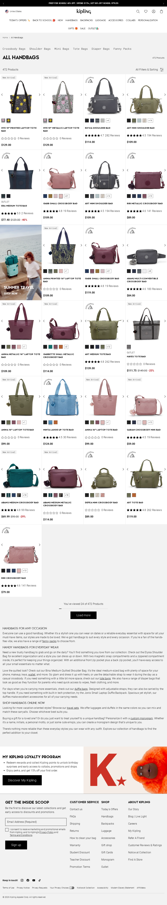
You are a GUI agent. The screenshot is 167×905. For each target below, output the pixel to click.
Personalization (148, 20)
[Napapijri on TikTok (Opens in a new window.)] (39, 880)
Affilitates (141, 888)
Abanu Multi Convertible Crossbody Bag (142, 280)
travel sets (73, 707)
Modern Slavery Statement (122, 888)
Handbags (72, 20)
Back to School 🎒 (44, 20)
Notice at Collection (139, 852)
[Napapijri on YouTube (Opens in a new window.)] (33, 880)
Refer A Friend (136, 838)
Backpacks (86, 20)
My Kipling (134, 830)
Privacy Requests (39, 888)
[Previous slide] (4, 3)
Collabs (131, 20)
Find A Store (135, 859)
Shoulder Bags (40, 48)
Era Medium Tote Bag (14, 206)
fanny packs (49, 641)
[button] (3, 120)
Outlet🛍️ (93, 28)
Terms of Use (8, 888)
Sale (82, 28)
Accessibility (102, 888)
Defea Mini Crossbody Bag (101, 502)
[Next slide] (163, 3)
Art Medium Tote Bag (98, 354)
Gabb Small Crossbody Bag (60, 203)
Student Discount (80, 852)
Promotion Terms (80, 866)
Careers (132, 823)
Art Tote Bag (135, 502)
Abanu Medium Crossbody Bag (20, 502)
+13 (150, 196)
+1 (66, 271)
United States (16, 11)
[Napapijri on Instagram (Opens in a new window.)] (22, 880)
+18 (25, 495)
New (60, 20)
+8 (150, 271)
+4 (108, 120)
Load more (83, 615)
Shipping (75, 823)
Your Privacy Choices (59, 888)
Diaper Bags (101, 48)
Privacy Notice (23, 888)
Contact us (76, 809)
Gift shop (106, 845)
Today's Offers (109, 809)
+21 (66, 196)
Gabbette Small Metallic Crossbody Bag (58, 356)
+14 (150, 120)
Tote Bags (80, 48)
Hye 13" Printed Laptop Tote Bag (19, 129)
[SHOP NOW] (21, 262)
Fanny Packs (122, 48)
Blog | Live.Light (137, 816)
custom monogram (141, 718)
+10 (150, 422)
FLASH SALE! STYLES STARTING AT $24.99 (83, 3)
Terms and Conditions (21, 835)
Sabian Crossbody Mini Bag (144, 430)
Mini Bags (61, 48)
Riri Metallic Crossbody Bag (145, 203)
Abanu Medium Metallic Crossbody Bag (57, 504)
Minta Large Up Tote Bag (58, 430)
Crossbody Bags (14, 48)
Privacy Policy (46, 832)
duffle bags (81, 688)
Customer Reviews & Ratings (145, 845)
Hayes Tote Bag (136, 356)
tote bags (105, 678)
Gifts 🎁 (73, 28)
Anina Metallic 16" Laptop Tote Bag (20, 356)
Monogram (107, 859)
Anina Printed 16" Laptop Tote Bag (62, 280)
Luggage (100, 20)
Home (5, 37)
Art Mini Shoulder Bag (141, 128)
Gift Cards (107, 852)
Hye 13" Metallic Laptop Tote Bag (61, 129)
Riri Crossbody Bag (13, 578)
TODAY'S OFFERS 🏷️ (19, 20)
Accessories (115, 20)
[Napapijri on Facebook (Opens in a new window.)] (28, 880)
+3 (66, 347)
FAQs (73, 816)
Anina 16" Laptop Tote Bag (17, 430)
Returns (74, 830)
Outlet (104, 866)
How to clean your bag (83, 838)
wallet (31, 674)
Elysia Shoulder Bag (97, 128)
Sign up (16, 845)
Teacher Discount (80, 859)
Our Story (133, 809)
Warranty (75, 845)
